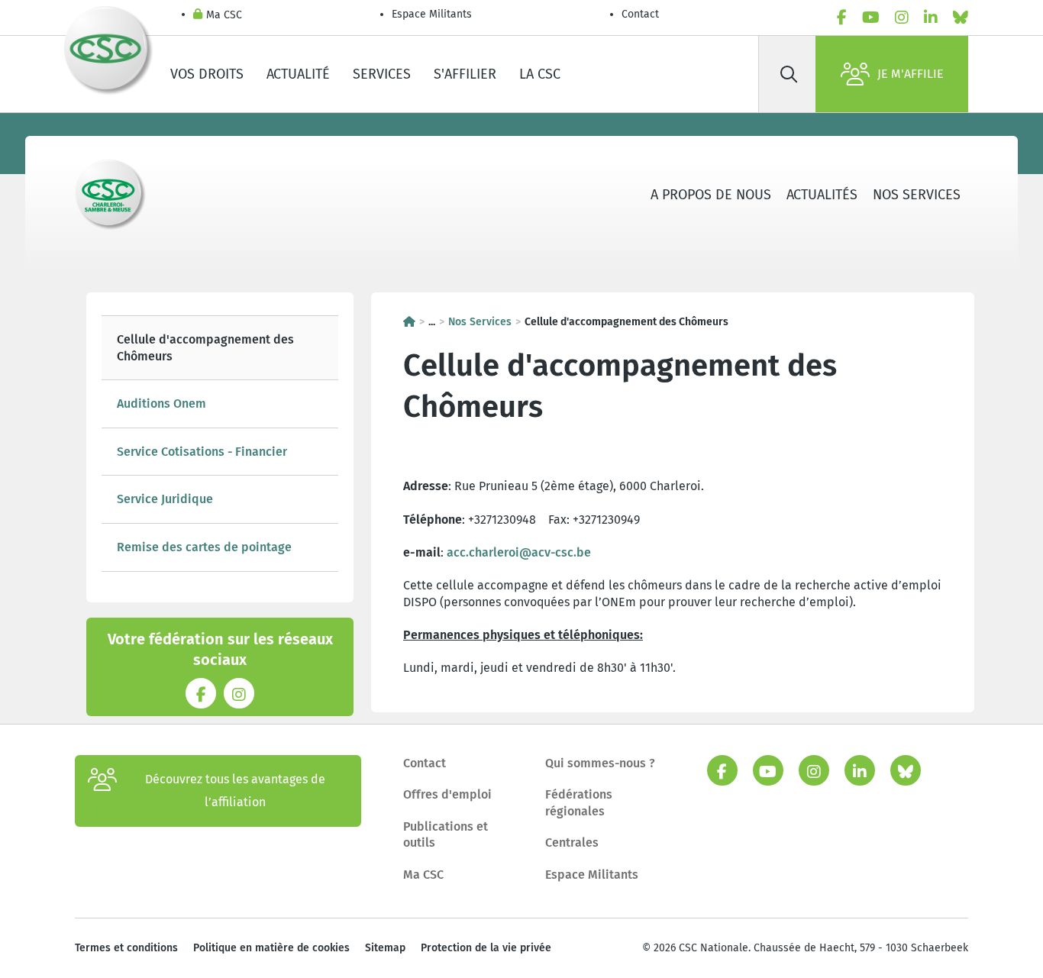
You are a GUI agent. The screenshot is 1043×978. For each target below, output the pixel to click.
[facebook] (841, 17)
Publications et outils (445, 835)
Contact (640, 14)
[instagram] (901, 17)
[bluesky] (960, 17)
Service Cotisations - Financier (202, 451)
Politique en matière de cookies (271, 947)
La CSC (539, 74)
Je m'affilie (910, 73)
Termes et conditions (126, 947)
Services (382, 74)
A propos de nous (711, 194)
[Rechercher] (789, 74)
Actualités (821, 194)
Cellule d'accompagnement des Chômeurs (205, 347)
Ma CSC (224, 14)
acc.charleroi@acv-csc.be (519, 552)
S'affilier (465, 74)
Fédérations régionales (578, 802)
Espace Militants (432, 14)
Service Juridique (165, 499)
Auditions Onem (161, 403)
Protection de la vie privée (486, 947)
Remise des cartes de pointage (204, 547)
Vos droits (207, 74)
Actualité (298, 74)
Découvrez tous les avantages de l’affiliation (235, 790)
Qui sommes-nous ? (600, 763)
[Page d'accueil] (409, 321)
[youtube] (870, 17)
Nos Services (917, 194)
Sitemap (385, 947)
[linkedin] (930, 17)
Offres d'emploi (447, 794)
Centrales (572, 842)
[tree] (220, 443)
